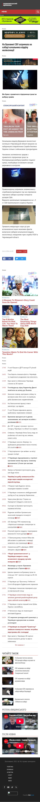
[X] (12, 787)
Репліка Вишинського (14, 709)
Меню (4, 12)
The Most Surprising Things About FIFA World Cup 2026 (28, 322)
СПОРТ (10, 775)
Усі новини (19, 645)
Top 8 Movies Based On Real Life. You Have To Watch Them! (10, 322)
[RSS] (16, 787)
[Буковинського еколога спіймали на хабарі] (7, 701)
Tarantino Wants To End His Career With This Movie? (20, 353)
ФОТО (10, 781)
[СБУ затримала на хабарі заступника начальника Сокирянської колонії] (7, 670)
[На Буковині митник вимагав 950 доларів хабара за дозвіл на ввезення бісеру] (7, 660)
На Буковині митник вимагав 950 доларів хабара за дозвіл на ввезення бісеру (25, 660)
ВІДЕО (10, 778)
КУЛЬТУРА (10, 772)
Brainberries (5, 297)
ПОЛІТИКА (10, 767)
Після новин (9, 734)
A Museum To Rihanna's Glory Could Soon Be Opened (18, 301)
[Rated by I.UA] (13, 795)
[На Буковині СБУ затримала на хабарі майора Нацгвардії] (7, 691)
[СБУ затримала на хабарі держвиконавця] (7, 681)
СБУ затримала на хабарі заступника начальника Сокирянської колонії (22, 670)
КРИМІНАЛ (10, 770)
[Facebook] (4, 787)
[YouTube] (8, 787)
